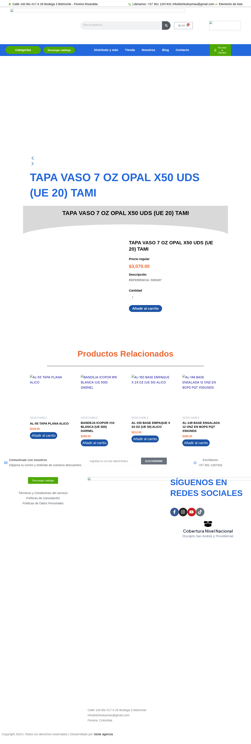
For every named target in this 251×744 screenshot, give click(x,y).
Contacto (182, 50)
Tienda (130, 50)
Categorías (23, 50)
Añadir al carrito (145, 308)
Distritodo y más (106, 50)
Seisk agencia (103, 734)
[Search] (166, 25)
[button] (125, 158)
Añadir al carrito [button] (43, 435)
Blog (165, 50)
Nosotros (148, 50)
